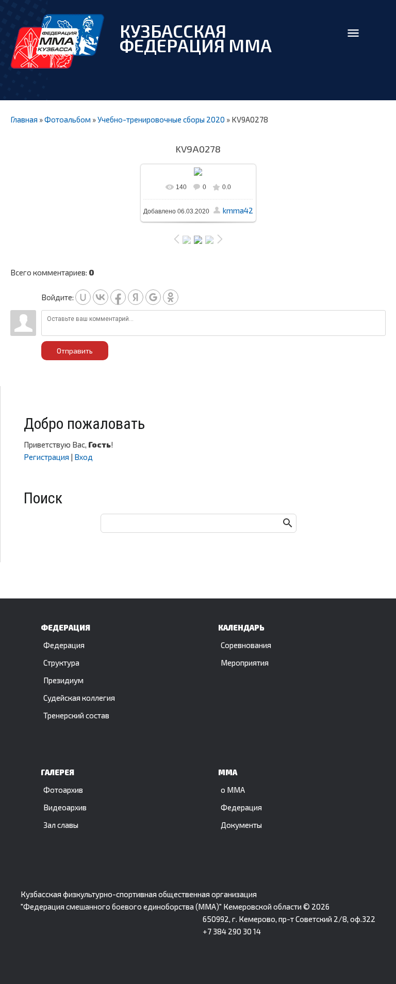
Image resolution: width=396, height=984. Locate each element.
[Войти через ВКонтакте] (100, 297)
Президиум (63, 680)
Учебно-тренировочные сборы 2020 (161, 119)
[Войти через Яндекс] (135, 297)
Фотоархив (63, 789)
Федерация (64, 645)
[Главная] (57, 41)
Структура (61, 662)
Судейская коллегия (79, 697)
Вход (83, 457)
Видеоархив (65, 807)
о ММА (233, 789)
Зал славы (60, 824)
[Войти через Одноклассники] (170, 297)
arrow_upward (373, 961)
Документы (241, 824)
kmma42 (238, 210)
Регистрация (46, 457)
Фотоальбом (67, 119)
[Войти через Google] (153, 297)
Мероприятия (245, 662)
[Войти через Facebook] (118, 297)
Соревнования (246, 645)
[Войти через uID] (83, 297)
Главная (24, 119)
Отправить (75, 350)
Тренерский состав (76, 715)
